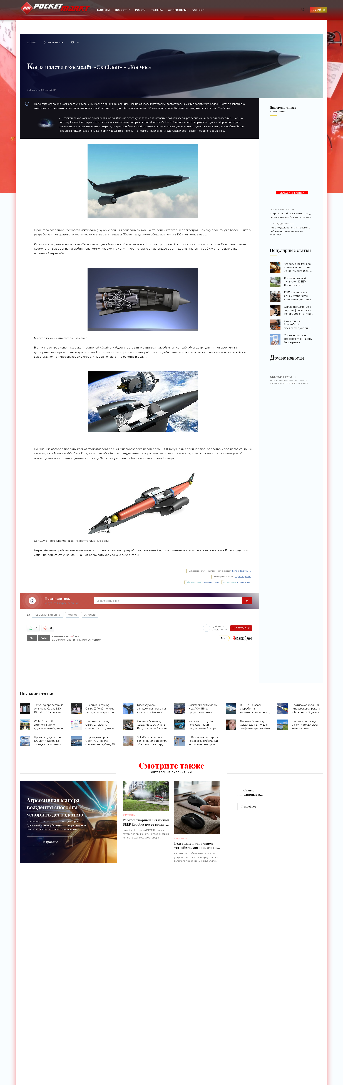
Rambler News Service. (241, 571)
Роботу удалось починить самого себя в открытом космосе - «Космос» (290, 229)
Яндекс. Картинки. (243, 577)
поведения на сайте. (210, 582)
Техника (157, 9)
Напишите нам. (244, 582)
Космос (72, 615)
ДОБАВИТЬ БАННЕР (292, 192)
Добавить (219, 628)
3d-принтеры (177, 9)
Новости (121, 9)
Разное (197, 9)
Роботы (140, 9)
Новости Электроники (47, 615)
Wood (31, 42)
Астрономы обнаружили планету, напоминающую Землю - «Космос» (290, 213)
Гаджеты (103, 9)
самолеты (90, 615)
